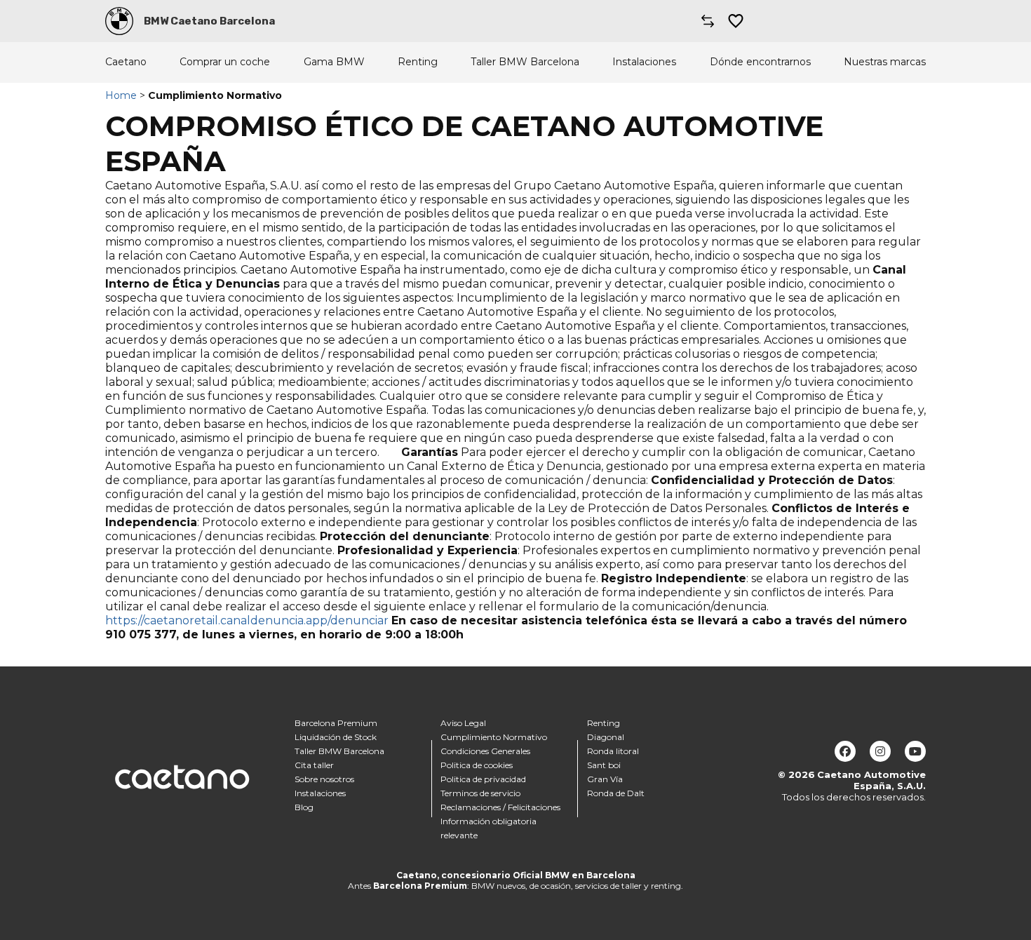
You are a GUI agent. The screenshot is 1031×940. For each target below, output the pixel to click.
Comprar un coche (225, 62)
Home (121, 95)
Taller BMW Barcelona (525, 62)
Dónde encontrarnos (760, 62)
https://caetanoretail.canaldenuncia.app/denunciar (247, 620)
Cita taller (314, 765)
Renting (418, 62)
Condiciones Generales (485, 751)
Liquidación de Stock (336, 737)
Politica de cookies (476, 765)
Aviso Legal (463, 723)
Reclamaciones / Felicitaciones (500, 807)
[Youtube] (915, 751)
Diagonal (605, 737)
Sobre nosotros (324, 779)
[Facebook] (845, 751)
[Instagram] (880, 751)
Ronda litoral (613, 751)
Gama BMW (334, 62)
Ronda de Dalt (616, 793)
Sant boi (604, 765)
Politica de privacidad (483, 779)
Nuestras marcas (885, 62)
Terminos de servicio (480, 793)
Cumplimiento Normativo (493, 737)
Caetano (126, 62)
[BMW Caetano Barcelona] (119, 21)
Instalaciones (644, 62)
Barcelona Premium (336, 723)
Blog (304, 807)
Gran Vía (605, 779)
